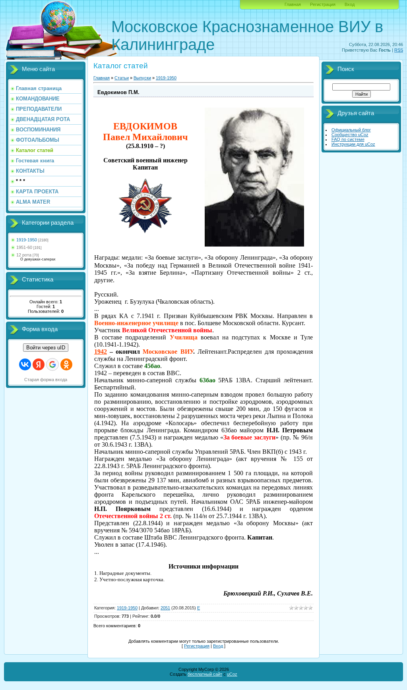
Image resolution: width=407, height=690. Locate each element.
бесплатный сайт (205, 674)
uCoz (232, 674)
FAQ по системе (347, 139)
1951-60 (24, 247)
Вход (350, 4)
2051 (165, 607)
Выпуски (142, 77)
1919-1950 (26, 239)
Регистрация (322, 4)
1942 (100, 351)
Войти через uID (45, 348)
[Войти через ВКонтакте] (25, 364)
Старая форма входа (45, 379)
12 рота (23, 254)
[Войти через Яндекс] (39, 364)
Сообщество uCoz (349, 134)
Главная (293, 4)
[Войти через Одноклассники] (66, 364)
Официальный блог (351, 129)
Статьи (121, 77)
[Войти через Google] (52, 364)
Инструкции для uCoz (353, 144)
